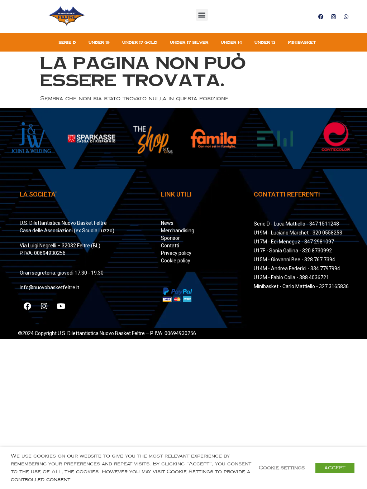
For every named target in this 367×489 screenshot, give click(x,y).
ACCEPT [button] (334, 468)
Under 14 (231, 42)
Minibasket (302, 42)
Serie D (67, 42)
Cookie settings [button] (282, 468)
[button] (202, 15)
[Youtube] (60, 306)
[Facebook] (320, 16)
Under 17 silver (189, 42)
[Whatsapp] (345, 16)
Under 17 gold (139, 42)
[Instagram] (333, 16)
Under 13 (265, 42)
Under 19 (99, 42)
